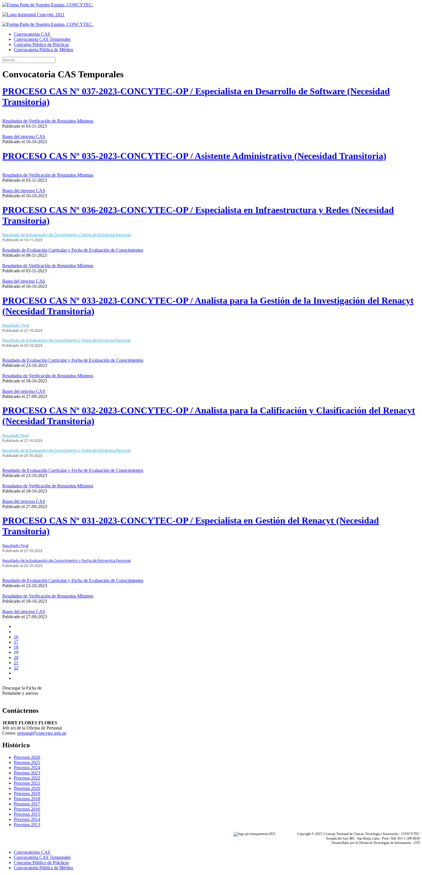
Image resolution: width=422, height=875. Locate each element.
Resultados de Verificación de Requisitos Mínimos (47, 120)
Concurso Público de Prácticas (41, 44)
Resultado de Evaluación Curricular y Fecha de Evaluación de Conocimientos (72, 250)
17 (16, 642)
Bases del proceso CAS (23, 136)
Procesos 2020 (27, 788)
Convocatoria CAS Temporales (42, 39)
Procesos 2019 (27, 793)
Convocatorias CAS (32, 34)
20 (16, 657)
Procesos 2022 (27, 778)
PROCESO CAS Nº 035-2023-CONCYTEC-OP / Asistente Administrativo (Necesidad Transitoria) (194, 156)
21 (16, 662)
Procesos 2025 (27, 762)
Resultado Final (15, 545)
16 (16, 636)
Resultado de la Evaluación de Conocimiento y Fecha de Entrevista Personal (66, 340)
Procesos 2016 (27, 809)
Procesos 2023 (27, 772)
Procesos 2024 (27, 767)
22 (16, 667)
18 (16, 647)
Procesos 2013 (27, 824)
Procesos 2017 (27, 803)
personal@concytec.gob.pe (41, 733)
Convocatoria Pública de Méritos (43, 49)
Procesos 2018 (27, 798)
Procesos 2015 (27, 814)
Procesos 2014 (27, 819)
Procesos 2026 (27, 757)
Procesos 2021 (27, 783)
